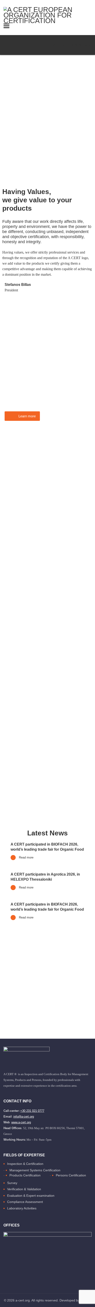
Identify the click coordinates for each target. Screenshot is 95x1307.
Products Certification (25, 1175)
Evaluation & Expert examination (30, 1195)
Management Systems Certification (34, 1170)
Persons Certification (71, 1175)
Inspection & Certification (25, 1164)
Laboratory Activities (21, 1208)
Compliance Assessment (25, 1202)
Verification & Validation (24, 1189)
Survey (12, 1183)
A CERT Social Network (73, 45)
